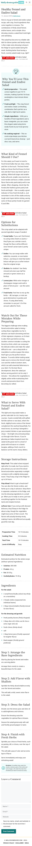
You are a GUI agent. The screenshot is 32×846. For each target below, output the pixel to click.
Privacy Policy (8, 843)
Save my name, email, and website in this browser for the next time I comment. (16, 823)
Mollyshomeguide (9, 2)
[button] (26, 2)
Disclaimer (19, 843)
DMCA (27, 843)
